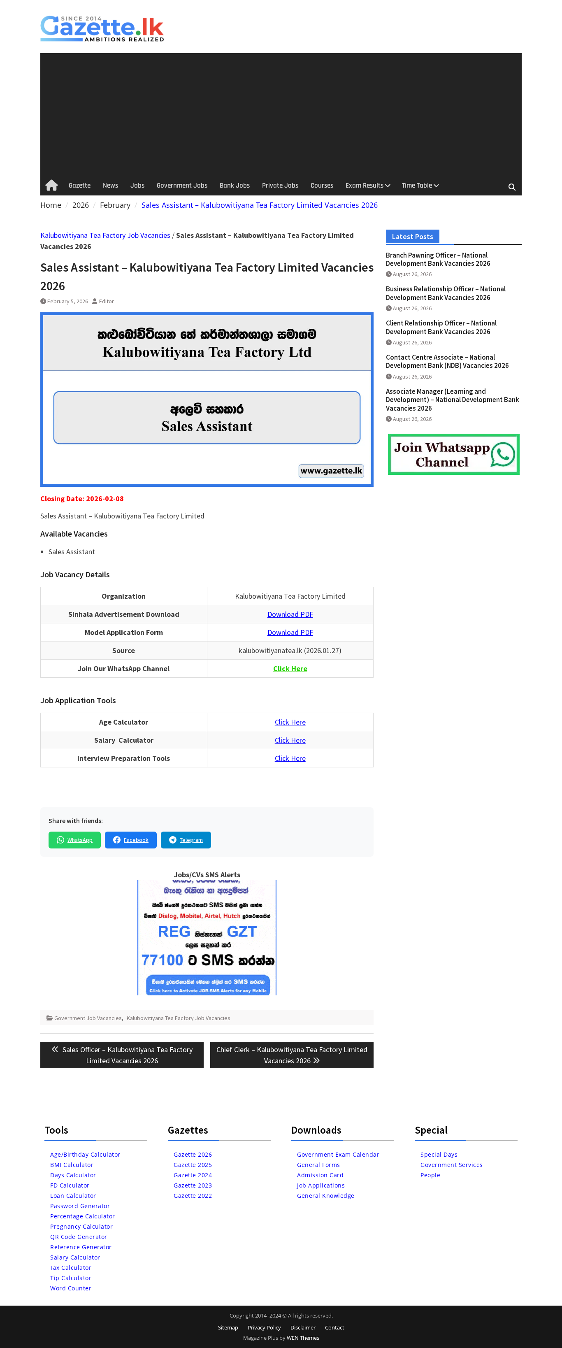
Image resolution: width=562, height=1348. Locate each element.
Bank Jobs (235, 185)
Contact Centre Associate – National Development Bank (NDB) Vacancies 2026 (447, 361)
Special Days (438, 1154)
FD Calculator (70, 1185)
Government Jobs (182, 185)
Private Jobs (280, 185)
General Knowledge (326, 1195)
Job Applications (321, 1185)
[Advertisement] (281, 114)
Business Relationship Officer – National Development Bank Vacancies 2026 (446, 293)
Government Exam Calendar (338, 1154)
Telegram (191, 840)
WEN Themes (303, 1337)
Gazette (80, 185)
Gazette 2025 (193, 1165)
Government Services (451, 1165)
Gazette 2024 (193, 1175)
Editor (106, 301)
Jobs (137, 185)
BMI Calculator (71, 1165)
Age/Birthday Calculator (85, 1154)
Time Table (417, 185)
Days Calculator (73, 1175)
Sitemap (228, 1327)
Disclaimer (303, 1327)
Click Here (290, 722)
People (430, 1175)
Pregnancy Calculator (81, 1226)
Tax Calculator (70, 1267)
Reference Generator (81, 1247)
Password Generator (80, 1206)
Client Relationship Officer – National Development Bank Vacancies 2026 (441, 327)
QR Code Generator (78, 1237)
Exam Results (364, 185)
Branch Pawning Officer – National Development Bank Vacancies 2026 (438, 259)
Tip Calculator (70, 1278)
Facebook (136, 840)
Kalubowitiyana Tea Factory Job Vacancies (105, 235)
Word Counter (70, 1288)
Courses (322, 185)
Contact (334, 1327)
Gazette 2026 (193, 1154)
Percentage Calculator (82, 1216)
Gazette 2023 (193, 1185)
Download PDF (290, 614)
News (110, 185)
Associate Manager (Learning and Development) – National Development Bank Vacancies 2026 (452, 400)
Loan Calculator (73, 1195)
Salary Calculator (75, 1257)
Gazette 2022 (193, 1195)
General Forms (318, 1165)
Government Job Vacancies (88, 1018)
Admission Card (320, 1175)
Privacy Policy (264, 1327)
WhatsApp (80, 840)
